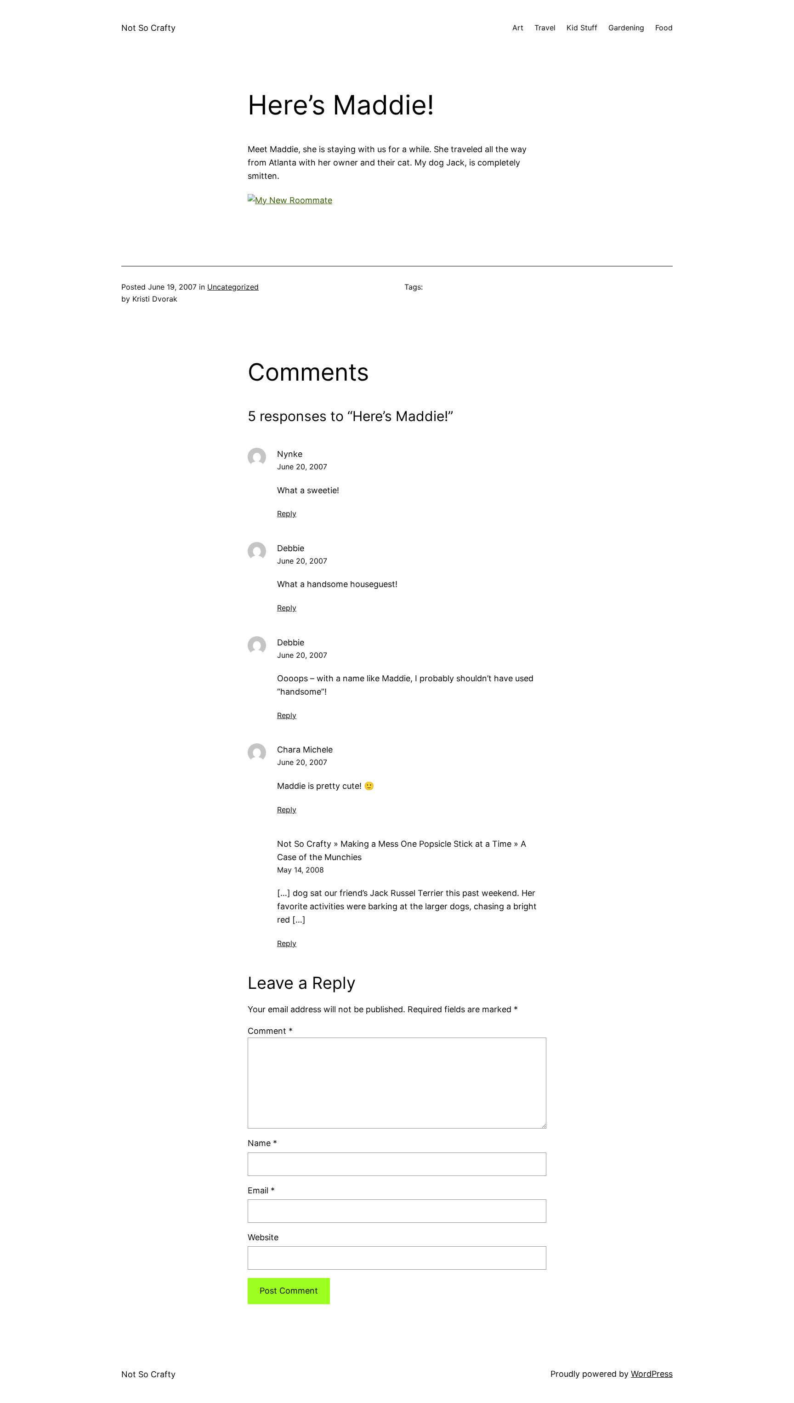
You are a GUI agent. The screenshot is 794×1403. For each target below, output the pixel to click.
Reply (286, 513)
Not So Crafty (148, 28)
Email (261, 1190)
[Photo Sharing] (290, 200)
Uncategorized (233, 286)
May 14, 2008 (300, 869)
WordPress (652, 1374)
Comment (270, 1031)
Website (263, 1237)
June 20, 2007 (302, 466)
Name (262, 1143)
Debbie (290, 548)
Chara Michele (305, 749)
